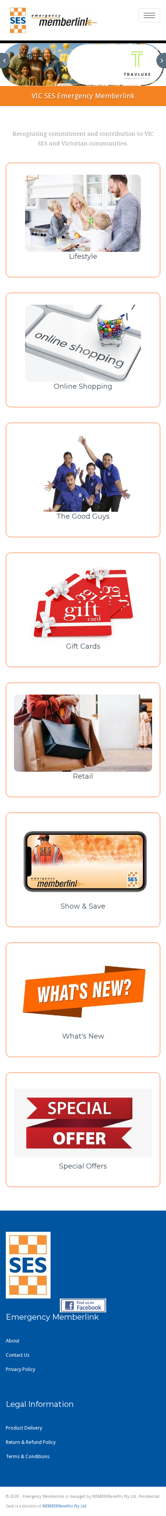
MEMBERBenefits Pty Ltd (64, 1506)
